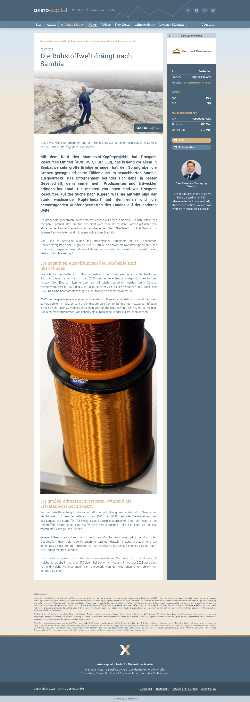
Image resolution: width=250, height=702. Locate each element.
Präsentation (187, 147)
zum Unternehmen (191, 35)
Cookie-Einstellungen (185, 688)
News (92, 24)
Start (39, 24)
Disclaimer (146, 688)
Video (182, 140)
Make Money (74, 24)
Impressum (162, 688)
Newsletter (122, 24)
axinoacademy (145, 24)
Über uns (207, 24)
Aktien (51, 24)
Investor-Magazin (171, 24)
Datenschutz (208, 688)
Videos (106, 24)
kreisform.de (131, 699)
